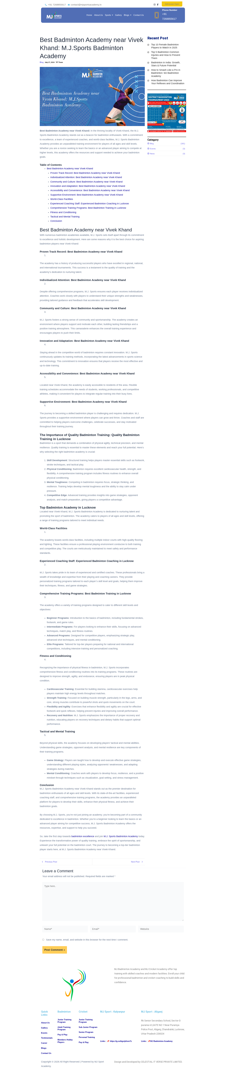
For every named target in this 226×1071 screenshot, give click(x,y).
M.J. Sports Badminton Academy (121, 836)
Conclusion (56, 221)
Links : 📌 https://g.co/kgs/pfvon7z (116, 1041)
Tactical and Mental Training (65, 216)
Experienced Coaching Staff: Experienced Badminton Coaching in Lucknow (89, 203)
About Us (45, 1023)
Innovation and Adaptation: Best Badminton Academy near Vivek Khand (87, 186)
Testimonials (47, 1038)
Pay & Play (62, 1034)
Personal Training (87, 1037)
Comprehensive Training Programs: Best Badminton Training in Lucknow (88, 208)
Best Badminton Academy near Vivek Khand (70, 168)
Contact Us (46, 1053)
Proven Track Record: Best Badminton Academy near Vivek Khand (85, 173)
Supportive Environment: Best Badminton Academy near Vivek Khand (86, 194)
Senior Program (86, 1032)
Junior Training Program (64, 1020)
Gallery (44, 1028)
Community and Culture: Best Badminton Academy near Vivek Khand (86, 181)
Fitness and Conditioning (63, 212)
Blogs (43, 1048)
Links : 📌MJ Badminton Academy (157, 1041)
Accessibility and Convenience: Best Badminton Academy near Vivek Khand (90, 190)
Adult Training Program (64, 1028)
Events (44, 1033)
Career (44, 1043)
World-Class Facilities (61, 199)
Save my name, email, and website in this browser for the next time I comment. (87, 939)
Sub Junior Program (88, 1027)
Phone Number (169, 10)
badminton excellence (82, 836)
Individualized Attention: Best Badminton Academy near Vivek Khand (86, 177)
